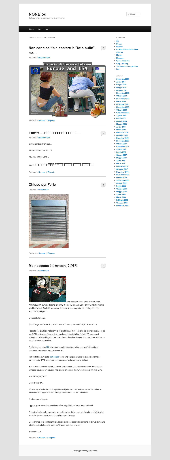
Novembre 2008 (122, 107)
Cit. (117, 41)
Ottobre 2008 (121, 110)
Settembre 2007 (122, 146)
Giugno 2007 (121, 155)
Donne (119, 44)
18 (103, 266)
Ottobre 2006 (121, 177)
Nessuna (42, 120)
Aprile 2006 (121, 194)
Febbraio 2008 (122, 132)
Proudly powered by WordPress (85, 450)
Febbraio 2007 (122, 166)
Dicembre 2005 (122, 205)
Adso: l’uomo (43, 29)
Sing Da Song (122, 63)
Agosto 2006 (121, 183)
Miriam (119, 55)
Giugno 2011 (121, 84)
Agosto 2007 (121, 149)
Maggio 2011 (121, 87)
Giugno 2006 (121, 188)
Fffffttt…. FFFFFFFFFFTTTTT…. (54, 132)
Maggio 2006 (121, 191)
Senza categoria (122, 60)
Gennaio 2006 (122, 202)
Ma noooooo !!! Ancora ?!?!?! (53, 265)
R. (47, 347)
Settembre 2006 (122, 180)
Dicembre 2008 (122, 104)
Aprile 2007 (121, 160)
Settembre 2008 (122, 112)
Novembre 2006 (122, 174)
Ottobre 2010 (121, 95)
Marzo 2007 (121, 163)
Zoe (117, 69)
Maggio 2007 (121, 157)
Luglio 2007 (121, 152)
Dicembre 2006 (122, 172)
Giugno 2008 (121, 121)
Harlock (119, 46)
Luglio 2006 (121, 186)
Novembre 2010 (122, 93)
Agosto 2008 (121, 115)
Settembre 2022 (122, 79)
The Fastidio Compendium (127, 66)
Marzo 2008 (121, 129)
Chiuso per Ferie (42, 184)
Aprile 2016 (121, 81)
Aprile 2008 (121, 127)
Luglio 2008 (121, 118)
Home (31, 29)
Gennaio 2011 (122, 90)
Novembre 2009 (122, 98)
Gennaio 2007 (122, 169)
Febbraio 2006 (122, 200)
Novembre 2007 (122, 141)
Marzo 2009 (121, 101)
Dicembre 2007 (122, 138)
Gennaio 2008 (122, 135)
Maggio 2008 (121, 124)
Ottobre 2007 (121, 143)
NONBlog (37, 14)
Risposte (50, 120)
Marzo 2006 (121, 197)
